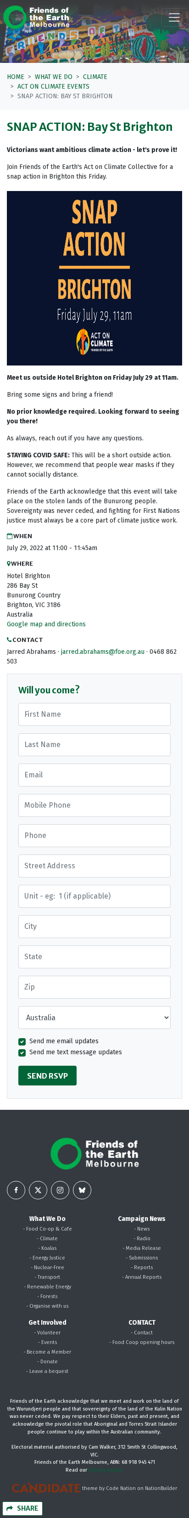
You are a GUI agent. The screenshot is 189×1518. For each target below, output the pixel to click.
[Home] (36, 17)
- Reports (142, 1268)
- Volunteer (47, 1333)
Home (15, 77)
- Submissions (142, 1258)
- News (142, 1229)
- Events (47, 1342)
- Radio (141, 1239)
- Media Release (141, 1248)
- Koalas (47, 1248)
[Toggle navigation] (174, 17)
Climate (95, 77)
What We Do (53, 77)
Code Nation (121, 1488)
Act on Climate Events (53, 86)
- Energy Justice (47, 1258)
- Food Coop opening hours (141, 1342)
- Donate (47, 1362)
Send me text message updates (75, 1052)
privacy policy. (106, 1470)
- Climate (47, 1239)
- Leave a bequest (47, 1371)
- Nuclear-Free (47, 1268)
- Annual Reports (141, 1277)
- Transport (47, 1277)
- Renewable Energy (47, 1287)
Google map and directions (46, 624)
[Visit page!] (16, 1190)
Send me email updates (64, 1041)
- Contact (142, 1333)
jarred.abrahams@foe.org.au (103, 652)
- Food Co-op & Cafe (47, 1229)
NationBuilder (161, 1488)
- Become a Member (47, 1352)
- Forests (47, 1296)
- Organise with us (47, 1306)
